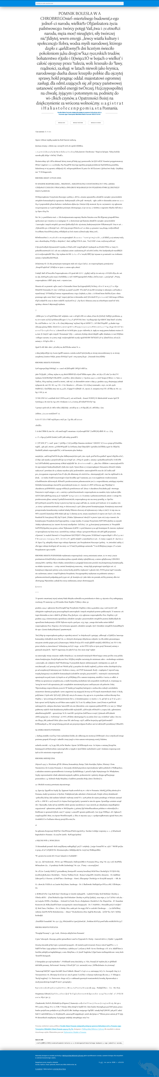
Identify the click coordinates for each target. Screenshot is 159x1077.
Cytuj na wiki (39, 1040)
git (101, 1062)
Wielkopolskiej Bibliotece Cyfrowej (93, 1029)
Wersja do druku (96, 122)
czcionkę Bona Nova (59, 1069)
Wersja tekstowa (78, 122)
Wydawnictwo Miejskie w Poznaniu (75, 1032)
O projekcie (38, 1069)
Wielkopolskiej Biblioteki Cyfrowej (72, 1055)
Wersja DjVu (61, 122)
